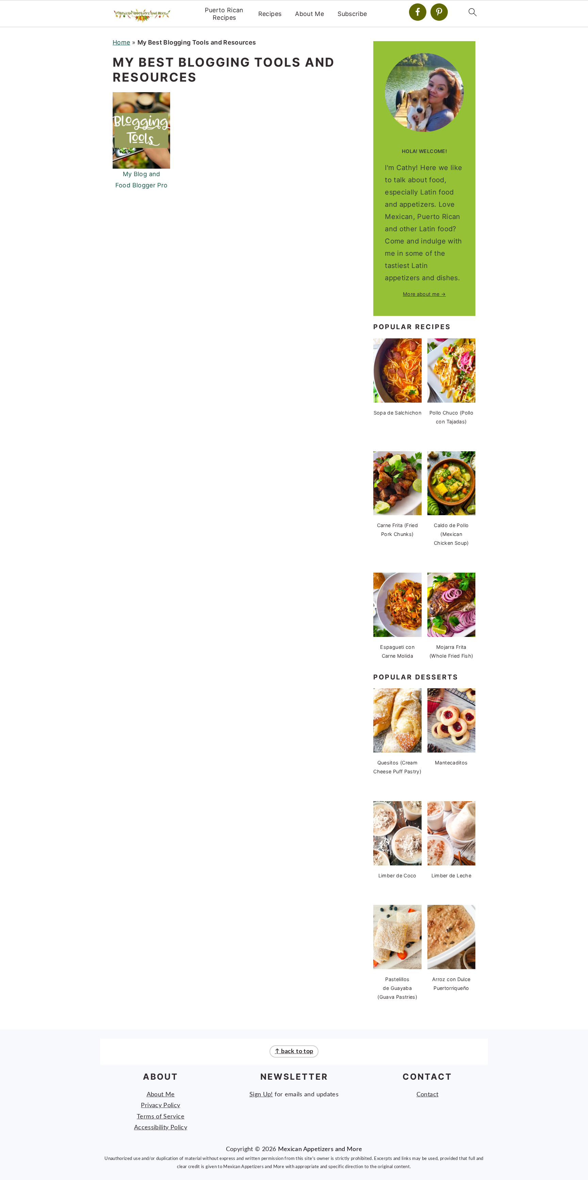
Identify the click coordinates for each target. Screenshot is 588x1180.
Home (121, 42)
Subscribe (352, 13)
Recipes (270, 13)
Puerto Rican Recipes (224, 13)
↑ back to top (294, 1051)
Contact (427, 1095)
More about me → (424, 294)
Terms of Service (160, 1117)
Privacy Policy (160, 1105)
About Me (309, 13)
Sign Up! (261, 1095)
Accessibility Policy (160, 1128)
